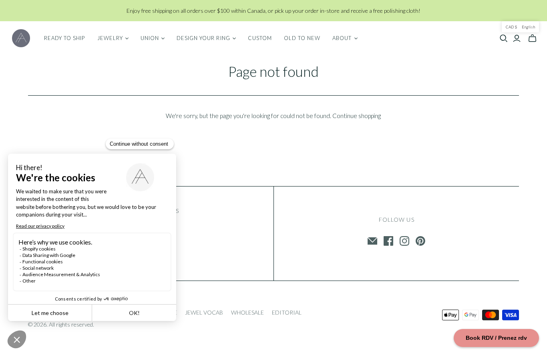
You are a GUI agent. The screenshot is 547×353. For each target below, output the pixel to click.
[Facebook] (388, 241)
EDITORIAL (287, 312)
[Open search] (504, 38)
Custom (260, 38)
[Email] (372, 241)
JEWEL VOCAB (204, 312)
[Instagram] (404, 241)
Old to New (302, 38)
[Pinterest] (420, 241)
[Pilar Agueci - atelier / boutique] (21, 38)
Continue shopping (356, 115)
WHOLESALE (247, 312)
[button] (520, 26)
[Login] (517, 38)
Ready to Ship (64, 38)
